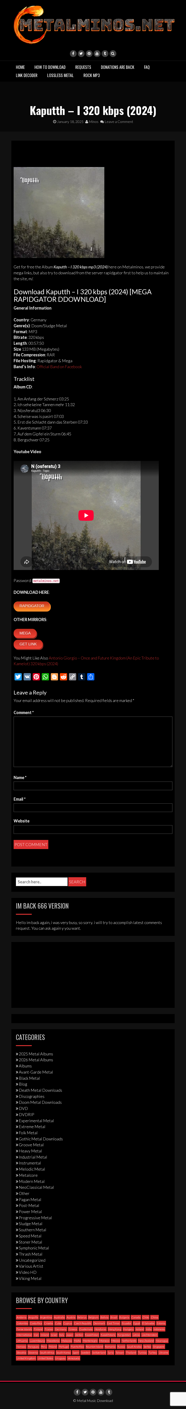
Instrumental (30, 1162)
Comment (24, 712)
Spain (76, 1352)
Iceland (140, 1329)
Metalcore (28, 1175)
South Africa (47, 1352)
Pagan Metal (30, 1199)
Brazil (113, 1317)
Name (20, 777)
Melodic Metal (32, 1169)
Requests (83, 67)
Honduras (100, 1329)
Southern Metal (32, 1229)
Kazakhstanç (108, 1335)
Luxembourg (37, 1340)
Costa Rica (36, 1323)
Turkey (153, 1352)
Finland (38, 1329)
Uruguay (60, 1358)
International (24, 1335)
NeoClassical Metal (36, 1187)
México (115, 1340)
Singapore (158, 1346)
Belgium (93, 1317)
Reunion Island (94, 1346)
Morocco (104, 1340)
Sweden (85, 1352)
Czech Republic (82, 1323)
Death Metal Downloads (40, 1090)
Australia (59, 1317)
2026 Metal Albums (36, 1059)
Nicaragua (162, 1340)
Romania (110, 1346)
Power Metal (30, 1211)
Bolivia (104, 1317)
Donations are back (117, 67)
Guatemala (86, 1329)
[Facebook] (73, 53)
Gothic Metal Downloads (41, 1138)
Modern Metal (32, 1181)
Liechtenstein (149, 1335)
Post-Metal (29, 1205)
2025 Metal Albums (36, 1053)
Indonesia (159, 1329)
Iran (36, 1335)
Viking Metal (30, 1278)
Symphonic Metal (34, 1247)
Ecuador (126, 1323)
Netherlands (129, 1340)
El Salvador (148, 1323)
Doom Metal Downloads (40, 1102)
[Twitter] (81, 53)
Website (21, 820)
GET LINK (28, 644)
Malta (77, 1340)
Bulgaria (124, 1317)
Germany (60, 1329)
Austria (71, 1317)
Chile (145, 1317)
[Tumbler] (105, 53)
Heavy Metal (30, 1150)
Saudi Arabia (134, 1346)
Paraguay (33, 1346)
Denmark (99, 1323)
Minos (93, 121)
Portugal (64, 1346)
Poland (53, 1346)
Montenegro (90, 1340)
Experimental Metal (36, 1120)
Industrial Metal (33, 1156)
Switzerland (99, 1352)
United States (45, 1358)
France (49, 1329)
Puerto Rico (77, 1346)
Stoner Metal (30, 1241)
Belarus (81, 1317)
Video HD (28, 1272)
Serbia (147, 1346)
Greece (73, 1329)
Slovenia (33, 1352)
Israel (54, 1335)
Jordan (79, 1335)
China (154, 1317)
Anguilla (33, 1317)
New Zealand (146, 1340)
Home (20, 67)
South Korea (63, 1352)
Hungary (128, 1329)
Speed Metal (30, 1235)
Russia (121, 1346)
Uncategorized (32, 1260)
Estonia (161, 1323)
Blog (23, 1084)
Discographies (31, 1096)
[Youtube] (97, 53)
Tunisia (142, 1352)
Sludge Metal (30, 1223)
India (149, 1329)
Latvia (136, 1335)
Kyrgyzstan (124, 1335)
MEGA (25, 633)
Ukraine (163, 1352)
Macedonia (53, 1340)
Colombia (22, 1323)
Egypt (136, 1323)
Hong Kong (114, 1329)
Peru (44, 1346)
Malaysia (66, 1340)
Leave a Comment (118, 121)
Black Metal (29, 1078)
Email (20, 799)
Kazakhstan (92, 1335)
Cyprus (67, 1323)
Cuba (58, 1323)
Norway (21, 1346)
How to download (50, 67)
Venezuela (74, 1358)
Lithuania (22, 1340)
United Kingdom (26, 1358)
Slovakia (21, 1352)
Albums (25, 1065)
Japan (69, 1335)
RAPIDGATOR (32, 606)
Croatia (48, 1323)
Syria (111, 1352)
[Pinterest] (89, 53)
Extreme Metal (32, 1126)
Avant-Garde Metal (36, 1071)
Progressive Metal (35, 1217)
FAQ (147, 67)
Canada (135, 1317)
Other (24, 1193)
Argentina (46, 1317)
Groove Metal (31, 1144)
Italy (61, 1335)
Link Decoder (26, 75)
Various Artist (31, 1266)
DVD (23, 1108)
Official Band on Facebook (59, 366)
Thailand (131, 1352)
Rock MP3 (91, 75)
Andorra (21, 1317)
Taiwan (120, 1352)
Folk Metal (28, 1132)
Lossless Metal (60, 75)
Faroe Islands (24, 1329)
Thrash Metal (30, 1254)
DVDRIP (26, 1114)
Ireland (45, 1335)
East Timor (113, 1323)
